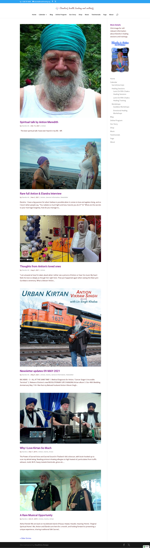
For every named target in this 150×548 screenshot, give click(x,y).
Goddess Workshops (121, 107)
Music (87, 15)
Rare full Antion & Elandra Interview (40, 193)
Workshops (116, 104)
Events (48, 375)
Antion (43, 126)
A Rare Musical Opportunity (36, 515)
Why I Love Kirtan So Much (35, 448)
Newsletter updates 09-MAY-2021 (40, 371)
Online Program (61, 15)
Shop (80, 15)
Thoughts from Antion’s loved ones (40, 266)
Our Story (72, 15)
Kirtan (51, 452)
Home (34, 15)
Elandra (24, 452)
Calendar (42, 15)
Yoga (105, 15)
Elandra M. (25, 126)
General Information (53, 197)
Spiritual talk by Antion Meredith (39, 122)
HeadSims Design (42, 545)
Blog (51, 15)
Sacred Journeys (118, 85)
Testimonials (96, 15)
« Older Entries (25, 538)
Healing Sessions (118, 88)
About (111, 15)
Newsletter (64, 197)
